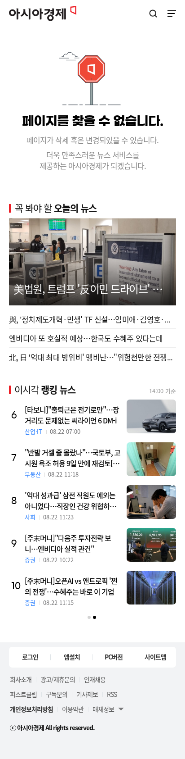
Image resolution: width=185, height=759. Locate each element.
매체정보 (103, 709)
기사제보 (87, 694)
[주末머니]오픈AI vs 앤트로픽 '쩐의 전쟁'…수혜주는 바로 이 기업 (71, 586)
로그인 (30, 656)
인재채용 (95, 679)
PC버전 (114, 656)
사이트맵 (155, 656)
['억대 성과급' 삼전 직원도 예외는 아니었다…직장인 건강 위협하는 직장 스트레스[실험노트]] (151, 502)
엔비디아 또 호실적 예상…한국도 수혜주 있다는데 (86, 338)
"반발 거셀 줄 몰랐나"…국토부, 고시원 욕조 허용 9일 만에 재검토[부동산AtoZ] (72, 457)
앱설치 (72, 656)
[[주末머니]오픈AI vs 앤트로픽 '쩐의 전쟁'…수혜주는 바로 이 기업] (151, 587)
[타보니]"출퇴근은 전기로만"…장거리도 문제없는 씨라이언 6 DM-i (72, 415)
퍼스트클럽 (23, 694)
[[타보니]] (151, 416)
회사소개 (20, 679)
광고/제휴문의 (57, 679)
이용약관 (73, 709)
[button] (89, 617)
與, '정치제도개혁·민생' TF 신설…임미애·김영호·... (89, 319)
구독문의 (56, 694)
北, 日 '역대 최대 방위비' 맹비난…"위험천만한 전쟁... (90, 357)
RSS (112, 694)
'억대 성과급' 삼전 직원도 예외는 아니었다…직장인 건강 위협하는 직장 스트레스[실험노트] (70, 500)
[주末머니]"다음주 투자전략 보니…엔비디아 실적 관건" (68, 543)
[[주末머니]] (151, 545)
